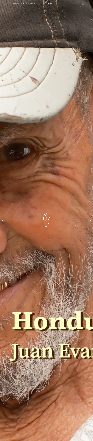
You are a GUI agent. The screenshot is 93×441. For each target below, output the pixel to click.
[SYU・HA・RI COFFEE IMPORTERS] (46, 4)
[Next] (90, 220)
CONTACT (32, 3)
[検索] (86, 4)
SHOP (5, 4)
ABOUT (22, 3)
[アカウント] (83, 4)
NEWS (27, 3)
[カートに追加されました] (88, 4)
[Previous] (2, 220)
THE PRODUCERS (15, 3)
